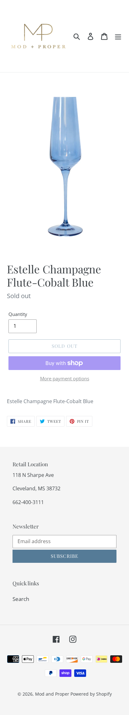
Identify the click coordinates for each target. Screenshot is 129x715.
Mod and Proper (52, 694)
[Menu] (118, 36)
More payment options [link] (64, 378)
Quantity (17, 314)
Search (21, 598)
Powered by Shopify (91, 694)
